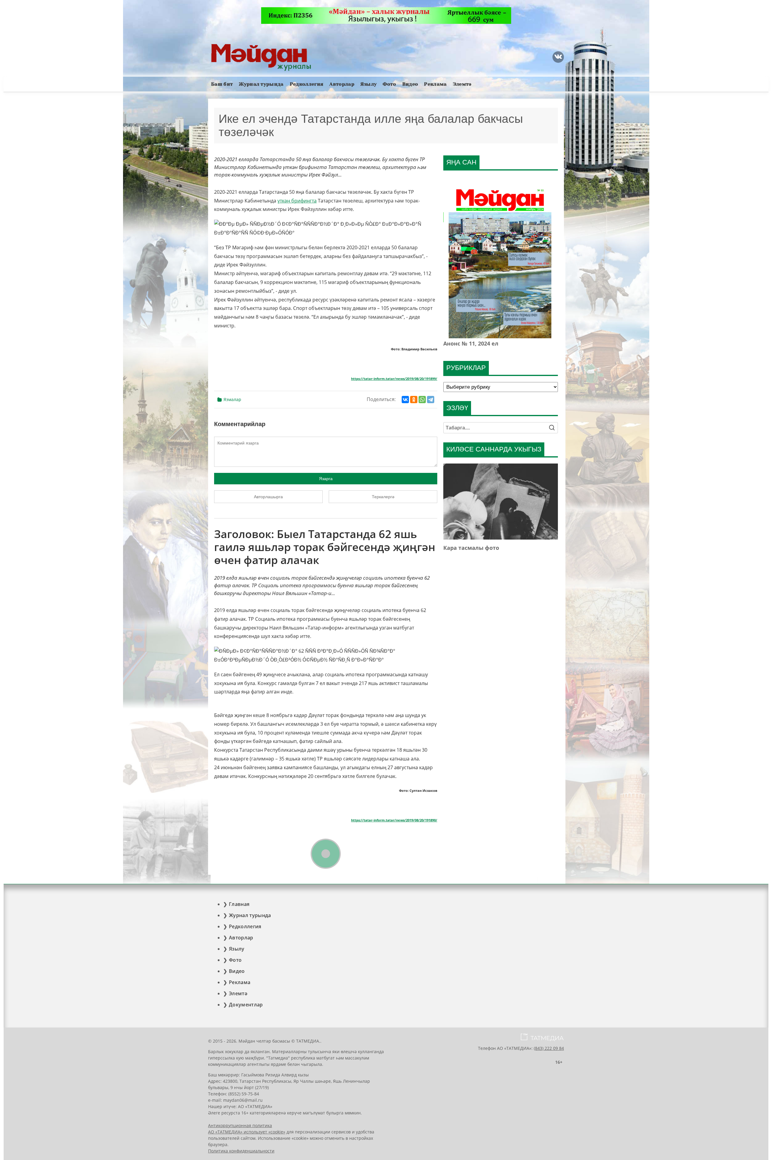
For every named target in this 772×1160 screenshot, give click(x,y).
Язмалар (232, 399)
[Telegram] (430, 399)
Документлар (246, 1004)
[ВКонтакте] (405, 399)
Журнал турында (261, 84)
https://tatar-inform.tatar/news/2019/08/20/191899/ (394, 379)
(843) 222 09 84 (549, 1048)
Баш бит (222, 84)
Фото (389, 84)
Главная (239, 904)
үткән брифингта (297, 200)
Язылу (368, 84)
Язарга (326, 478)
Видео (410, 84)
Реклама (435, 84)
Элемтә (462, 84)
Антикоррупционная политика (240, 1125)
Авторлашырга (268, 496)
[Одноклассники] (413, 399)
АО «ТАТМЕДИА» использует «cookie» (246, 1132)
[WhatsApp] (422, 399)
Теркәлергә (383, 496)
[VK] (558, 57)
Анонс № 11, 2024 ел (470, 343)
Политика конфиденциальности (241, 1151)
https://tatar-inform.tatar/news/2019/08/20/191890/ (394, 820)
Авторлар (341, 84)
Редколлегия (307, 84)
